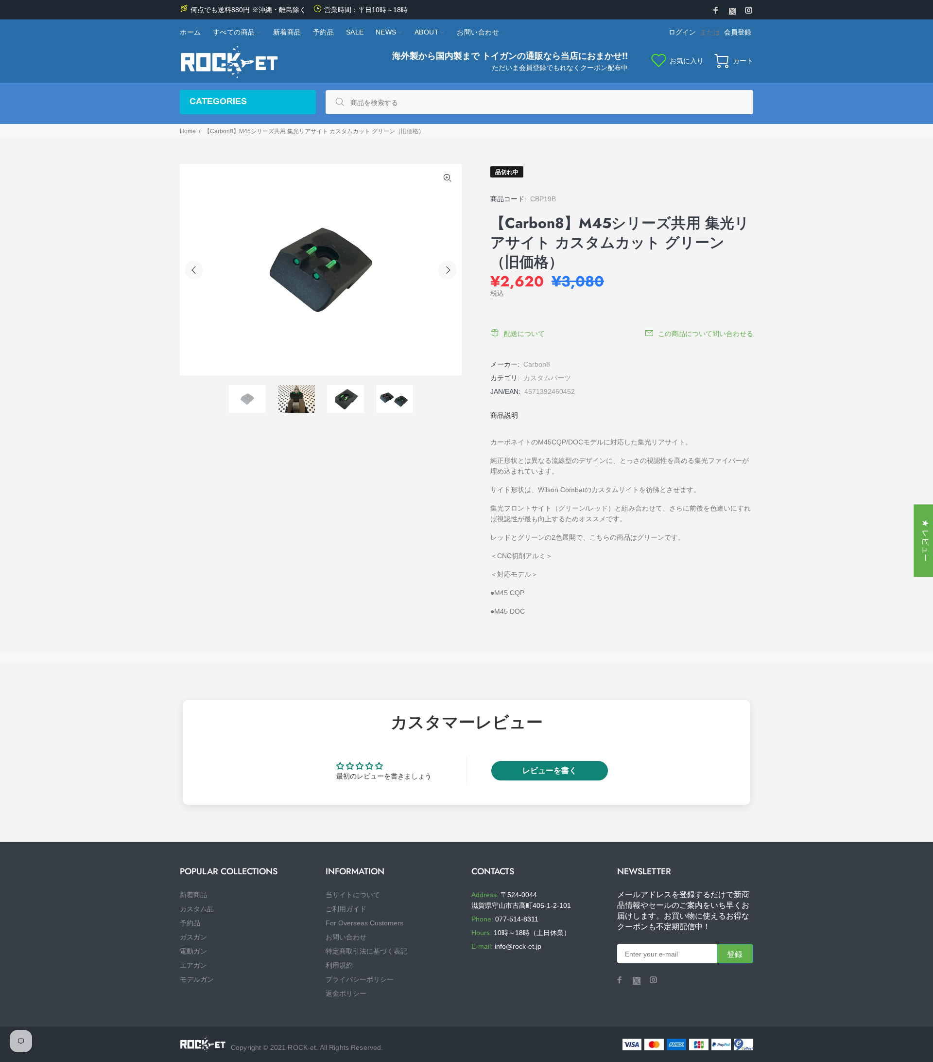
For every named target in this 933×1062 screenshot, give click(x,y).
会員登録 (737, 32)
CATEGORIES (218, 101)
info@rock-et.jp (518, 946)
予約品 (190, 923)
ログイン (682, 32)
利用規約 (339, 965)
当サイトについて (353, 895)
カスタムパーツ (547, 378)
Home (188, 131)
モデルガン (197, 979)
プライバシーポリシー (360, 979)
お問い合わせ (346, 937)
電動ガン (193, 951)
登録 (735, 954)
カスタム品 (197, 909)
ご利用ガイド (346, 909)
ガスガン (193, 937)
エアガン (193, 965)
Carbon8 (536, 364)
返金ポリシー (346, 993)
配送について (524, 333)
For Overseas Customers (364, 923)
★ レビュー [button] (925, 540)
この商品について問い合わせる (705, 333)
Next (447, 270)
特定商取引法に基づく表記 (366, 951)
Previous (194, 270)
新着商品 (193, 895)
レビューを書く (549, 770)
